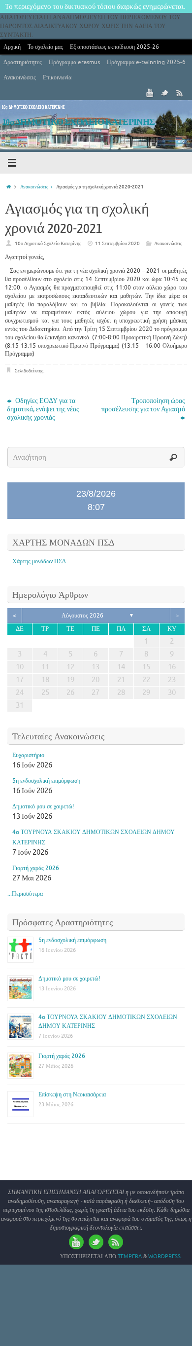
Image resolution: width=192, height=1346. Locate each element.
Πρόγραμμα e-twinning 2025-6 (146, 62)
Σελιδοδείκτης (29, 370)
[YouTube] (150, 92)
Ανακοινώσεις (19, 77)
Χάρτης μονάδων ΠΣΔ (39, 561)
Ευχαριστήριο (28, 755)
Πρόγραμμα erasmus (74, 62)
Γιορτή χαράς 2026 (35, 868)
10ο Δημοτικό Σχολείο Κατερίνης (48, 243)
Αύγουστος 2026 (82, 615)
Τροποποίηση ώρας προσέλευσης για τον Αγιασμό (143, 405)
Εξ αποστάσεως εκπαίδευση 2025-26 (114, 47)
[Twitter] (165, 92)
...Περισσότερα (25, 894)
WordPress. (165, 1256)
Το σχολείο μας (45, 47)
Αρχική (12, 47)
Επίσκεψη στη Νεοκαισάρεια (72, 1094)
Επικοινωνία (57, 77)
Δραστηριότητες (22, 62)
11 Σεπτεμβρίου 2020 (117, 243)
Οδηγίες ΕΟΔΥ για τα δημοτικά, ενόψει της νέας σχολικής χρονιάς (43, 409)
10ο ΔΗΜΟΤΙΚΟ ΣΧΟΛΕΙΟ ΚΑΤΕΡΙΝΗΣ (78, 122)
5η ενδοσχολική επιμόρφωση (46, 781)
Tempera (130, 1256)
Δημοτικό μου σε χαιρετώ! (43, 806)
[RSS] (179, 92)
